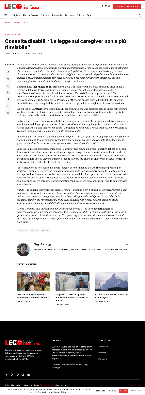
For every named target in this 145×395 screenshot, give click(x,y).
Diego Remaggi (13, 54)
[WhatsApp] (8, 86)
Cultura (80, 15)
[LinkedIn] (8, 92)
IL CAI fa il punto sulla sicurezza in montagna (111, 296)
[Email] (8, 112)
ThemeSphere (46, 385)
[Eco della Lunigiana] (22, 6)
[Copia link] (8, 106)
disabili (45, 230)
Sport (89, 15)
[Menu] (6, 15)
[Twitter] (8, 79)
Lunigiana (16, 15)
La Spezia (57, 15)
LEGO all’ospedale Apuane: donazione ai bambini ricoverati (33, 296)
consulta (35, 230)
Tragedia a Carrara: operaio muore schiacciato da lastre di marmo (72, 297)
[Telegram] (8, 99)
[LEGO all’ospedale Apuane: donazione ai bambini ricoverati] (33, 281)
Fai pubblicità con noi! (127, 6)
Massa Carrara (30, 15)
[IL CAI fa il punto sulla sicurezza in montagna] (111, 281)
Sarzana (45, 15)
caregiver (22, 230)
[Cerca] (139, 15)
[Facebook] (8, 72)
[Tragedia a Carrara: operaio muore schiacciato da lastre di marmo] (72, 281)
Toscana (69, 15)
